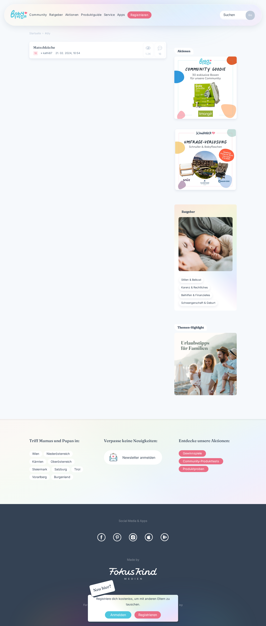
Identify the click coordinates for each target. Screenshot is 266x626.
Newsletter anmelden (138, 457)
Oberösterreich (61, 461)
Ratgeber (56, 14)
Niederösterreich (58, 453)
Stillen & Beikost (191, 279)
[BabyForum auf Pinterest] (117, 537)
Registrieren (139, 15)
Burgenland (62, 477)
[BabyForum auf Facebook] (101, 537)
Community (38, 14)
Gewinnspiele (192, 453)
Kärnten (37, 461)
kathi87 (47, 53)
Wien (35, 453)
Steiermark (39, 469)
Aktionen (72, 14)
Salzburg (60, 469)
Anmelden (118, 615)
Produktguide (91, 14)
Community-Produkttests (201, 461)
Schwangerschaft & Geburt (198, 302)
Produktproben (193, 469)
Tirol (77, 469)
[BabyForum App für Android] (164, 537)
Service (109, 14)
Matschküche (44, 47)
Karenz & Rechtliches (194, 287)
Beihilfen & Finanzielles (195, 295)
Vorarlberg (39, 477)
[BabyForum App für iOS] (149, 537)
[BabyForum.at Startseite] (19, 15)
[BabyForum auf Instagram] (133, 537)
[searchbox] (237, 14)
